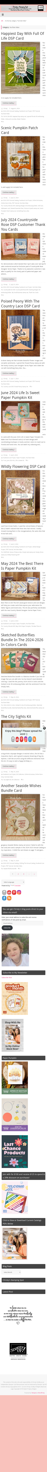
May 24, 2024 (15, 697)
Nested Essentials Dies (17, 208)
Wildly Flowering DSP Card (23, 466)
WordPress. (41, 1393)
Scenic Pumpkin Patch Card (19, 130)
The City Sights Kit (16, 716)
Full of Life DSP (7, 116)
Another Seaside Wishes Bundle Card (21, 788)
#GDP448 (6, 552)
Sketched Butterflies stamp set (35, 708)
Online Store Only (6, 203)
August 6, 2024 (15, 108)
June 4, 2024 (14, 621)
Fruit (4, 460)
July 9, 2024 (14, 455)
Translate (17, 886)
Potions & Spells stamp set (31, 208)
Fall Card (40, 206)
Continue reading (8, 103)
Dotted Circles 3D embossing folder (26, 705)
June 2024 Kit (11, 460)
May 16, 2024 (15, 772)
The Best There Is (36, 626)
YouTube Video (5, 114)
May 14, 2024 (15, 861)
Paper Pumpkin (20, 458)
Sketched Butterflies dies (19, 708)
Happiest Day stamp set (19, 116)
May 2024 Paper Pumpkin (23, 626)
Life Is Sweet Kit (19, 460)
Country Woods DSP (9, 206)
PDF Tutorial (36, 111)
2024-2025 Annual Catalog (11, 111)
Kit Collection (20, 774)
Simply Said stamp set (28, 552)
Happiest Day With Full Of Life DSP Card (22, 36)
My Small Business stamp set (20, 292)
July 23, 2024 (15, 198)
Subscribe (7, 928)
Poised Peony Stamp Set (21, 387)
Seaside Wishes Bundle (9, 869)
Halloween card (5, 208)
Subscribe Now (7, 977)
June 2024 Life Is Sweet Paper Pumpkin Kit (20, 395)
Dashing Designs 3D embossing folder (26, 206)
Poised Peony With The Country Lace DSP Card (20, 303)
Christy (5, 108)
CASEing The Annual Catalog (27, 863)
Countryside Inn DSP (9, 290)
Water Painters (21, 119)
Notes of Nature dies (16, 552)
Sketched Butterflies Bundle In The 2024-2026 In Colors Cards (22, 639)
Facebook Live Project (25, 111)
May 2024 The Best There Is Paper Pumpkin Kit (22, 566)
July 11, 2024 (15, 379)
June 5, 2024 (14, 544)
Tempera (34, 1393)
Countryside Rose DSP (22, 290)
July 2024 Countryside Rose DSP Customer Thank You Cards (23, 224)
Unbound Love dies (10, 119)
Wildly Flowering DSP (13, 555)
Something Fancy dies (23, 211)
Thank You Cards (33, 292)
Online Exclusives (38, 200)
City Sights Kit (7, 780)
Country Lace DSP (8, 387)
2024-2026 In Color (9, 705)
